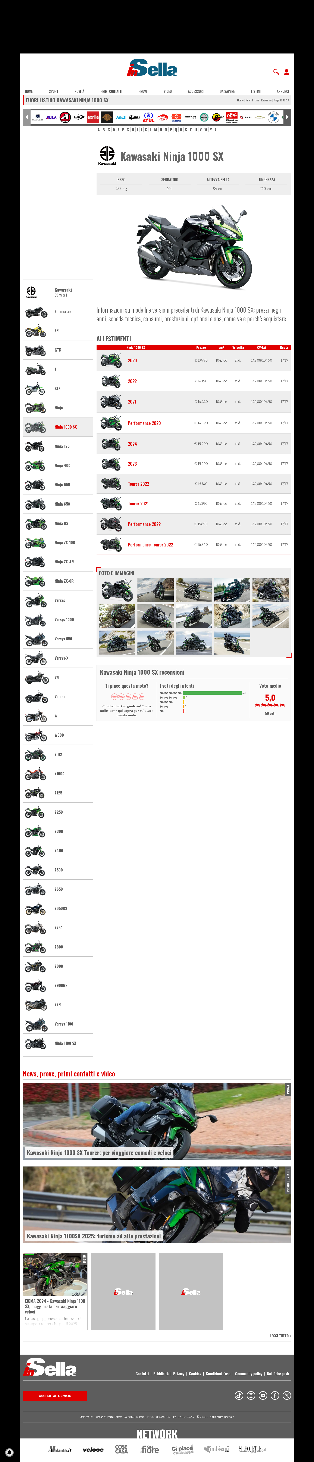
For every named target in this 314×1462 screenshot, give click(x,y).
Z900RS (61, 985)
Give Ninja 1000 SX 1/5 (114, 696)
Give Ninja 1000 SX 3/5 (128, 696)
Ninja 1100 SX (65, 1043)
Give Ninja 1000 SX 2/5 (121, 696)
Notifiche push (278, 1374)
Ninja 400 (62, 465)
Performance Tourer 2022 (150, 544)
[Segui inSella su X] (287, 1396)
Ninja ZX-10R (65, 542)
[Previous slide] (27, 117)
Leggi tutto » (280, 1335)
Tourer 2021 (138, 503)
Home (29, 91)
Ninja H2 (61, 523)
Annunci (283, 91)
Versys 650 (63, 639)
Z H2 (58, 754)
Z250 (59, 812)
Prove (142, 91)
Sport (53, 91)
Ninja (59, 407)
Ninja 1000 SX (66, 427)
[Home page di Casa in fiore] (150, 1450)
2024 (132, 443)
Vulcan (60, 696)
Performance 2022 (144, 524)
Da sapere (227, 91)
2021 (132, 401)
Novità (79, 91)
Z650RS (61, 908)
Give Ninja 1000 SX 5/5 (142, 696)
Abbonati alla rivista (55, 1395)
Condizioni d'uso (218, 1374)
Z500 (59, 870)
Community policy (248, 1374)
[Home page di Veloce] (93, 1450)
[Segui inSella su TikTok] (239, 1396)
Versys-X (61, 658)
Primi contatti (111, 91)
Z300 (59, 831)
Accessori (196, 91)
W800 (59, 735)
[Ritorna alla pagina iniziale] (49, 1367)
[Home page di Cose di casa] (121, 1450)
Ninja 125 (62, 446)
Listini (256, 91)
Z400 (59, 850)
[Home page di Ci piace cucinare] (183, 1450)
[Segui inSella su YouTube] (263, 1396)
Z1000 (60, 773)
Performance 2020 (144, 423)
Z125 (58, 793)
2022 (132, 381)
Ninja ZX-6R (64, 581)
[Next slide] (287, 117)
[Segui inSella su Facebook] (275, 1396)
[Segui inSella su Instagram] (251, 1396)
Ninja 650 (62, 504)
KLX (57, 388)
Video (168, 91)
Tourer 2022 (138, 483)
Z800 (59, 947)
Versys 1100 (64, 1024)
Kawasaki (266, 100)
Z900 (59, 966)
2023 (132, 463)
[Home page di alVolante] (60, 1450)
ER (57, 330)
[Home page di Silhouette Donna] (253, 1450)
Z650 (59, 889)
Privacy (178, 1374)
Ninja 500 (62, 484)
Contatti (142, 1374)
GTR (58, 350)
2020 (132, 360)
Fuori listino (252, 100)
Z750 (59, 927)
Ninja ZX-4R (64, 562)
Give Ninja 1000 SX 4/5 (135, 696)
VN (57, 677)
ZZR (58, 1004)
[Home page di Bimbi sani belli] (216, 1450)
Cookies (195, 1374)
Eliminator (63, 311)
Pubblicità (161, 1374)
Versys (60, 600)
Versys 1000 (64, 619)
